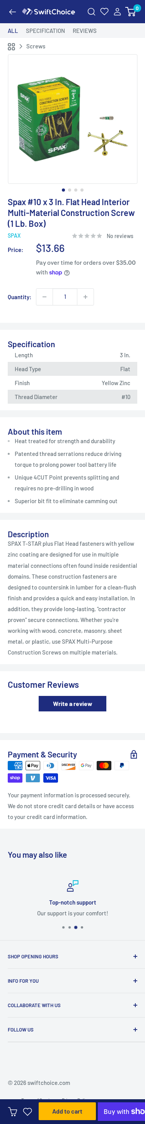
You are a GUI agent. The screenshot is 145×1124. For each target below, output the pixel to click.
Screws (35, 46)
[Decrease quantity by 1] (44, 297)
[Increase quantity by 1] (85, 297)
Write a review (72, 703)
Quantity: (19, 296)
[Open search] (91, 12)
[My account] (117, 12)
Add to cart (67, 1111)
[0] (131, 12)
